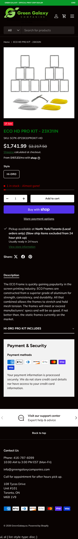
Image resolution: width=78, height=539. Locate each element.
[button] (64, 16)
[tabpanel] (39, 307)
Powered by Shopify (38, 525)
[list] (39, 82)
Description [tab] (11, 275)
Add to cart (52, 198)
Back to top (39, 433)
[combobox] (39, 30)
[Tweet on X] (15, 256)
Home (7, 42)
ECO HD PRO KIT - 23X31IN (27, 42)
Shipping (9, 152)
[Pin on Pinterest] (30, 256)
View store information (22, 246)
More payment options (39, 218)
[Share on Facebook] (23, 256)
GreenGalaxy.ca (19, 525)
